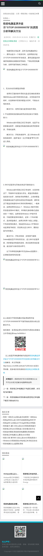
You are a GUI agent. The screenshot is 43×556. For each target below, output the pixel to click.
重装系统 (24, 14)
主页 (17, 14)
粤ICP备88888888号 (31, 551)
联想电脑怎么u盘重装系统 (13, 444)
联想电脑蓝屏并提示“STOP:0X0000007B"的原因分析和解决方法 (21, 359)
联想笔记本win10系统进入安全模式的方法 (19, 429)
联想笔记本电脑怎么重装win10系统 (16, 435)
